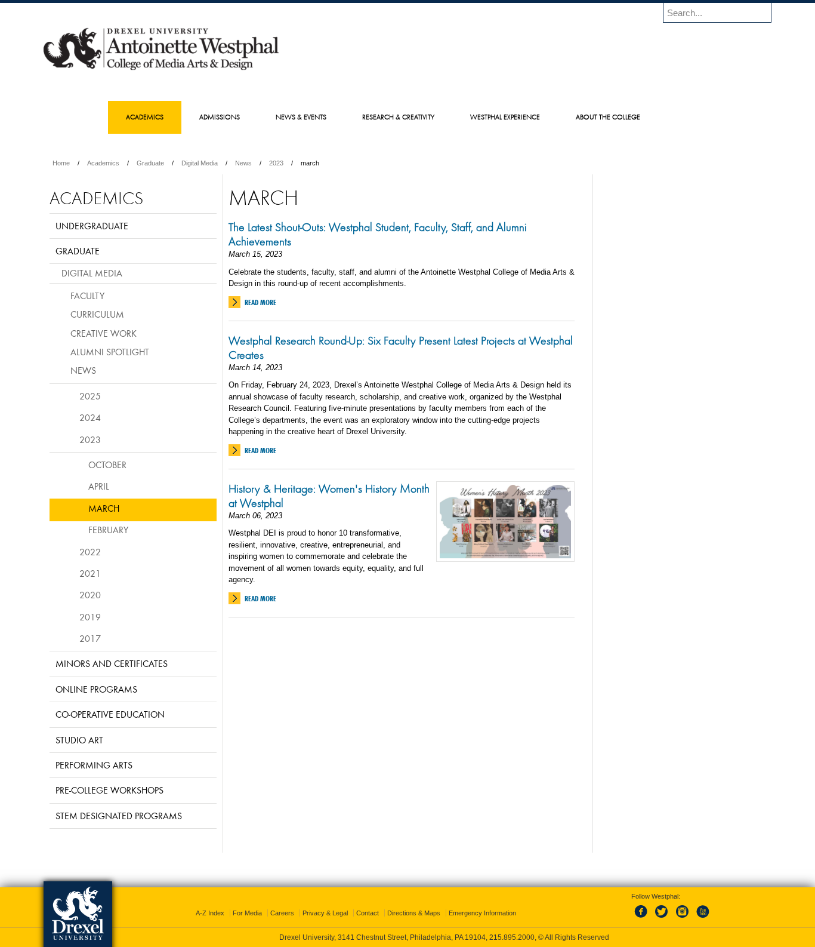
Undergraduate (91, 226)
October (107, 465)
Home (61, 163)
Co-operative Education (110, 714)
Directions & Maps (413, 913)
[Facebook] (643, 918)
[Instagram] (682, 918)
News (243, 163)
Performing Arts (93, 765)
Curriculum (97, 314)
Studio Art (79, 740)
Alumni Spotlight (109, 352)
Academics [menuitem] (144, 116)
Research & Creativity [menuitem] (398, 116)
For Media (247, 913)
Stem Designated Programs (118, 816)
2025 (90, 396)
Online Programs (96, 689)
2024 (90, 417)
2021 (90, 573)
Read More (260, 302)
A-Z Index (210, 913)
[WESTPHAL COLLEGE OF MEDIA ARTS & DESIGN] (161, 69)
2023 (276, 163)
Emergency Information (482, 913)
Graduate (150, 163)
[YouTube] (702, 918)
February (108, 530)
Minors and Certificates (111, 663)
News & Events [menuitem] (301, 116)
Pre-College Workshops (109, 790)
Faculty (87, 296)
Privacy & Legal (325, 913)
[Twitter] (663, 918)
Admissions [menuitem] (219, 116)
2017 (90, 638)
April (98, 486)
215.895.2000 (512, 937)
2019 (90, 617)
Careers (282, 913)
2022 (90, 552)
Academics (103, 163)
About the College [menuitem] (608, 116)
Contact (367, 913)
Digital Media (199, 163)
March (103, 508)
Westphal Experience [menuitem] (505, 116)
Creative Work (103, 333)
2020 (90, 595)
